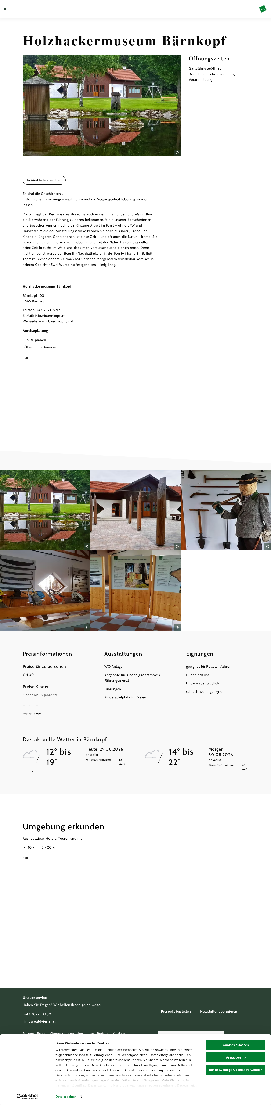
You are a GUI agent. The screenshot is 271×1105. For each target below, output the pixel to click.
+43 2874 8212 (48, 310)
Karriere (119, 1033)
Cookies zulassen (236, 1045)
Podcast (103, 1033)
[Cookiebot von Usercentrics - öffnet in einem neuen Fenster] (27, 1097)
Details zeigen (65, 1096)
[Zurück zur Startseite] (263, 9)
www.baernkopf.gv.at (56, 321)
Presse (42, 1033)
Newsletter (85, 1033)
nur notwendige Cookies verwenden (235, 1070)
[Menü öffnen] (5, 9)
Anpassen (233, 1057)
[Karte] (15, 9)
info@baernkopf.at (49, 316)
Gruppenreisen (62, 1033)
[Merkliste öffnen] (20, 9)
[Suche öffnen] (25, 9)
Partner (29, 1033)
